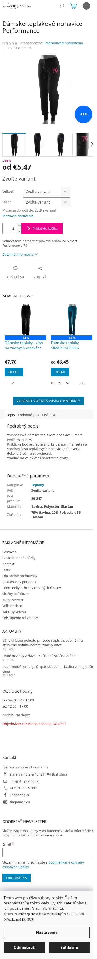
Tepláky (37, 485)
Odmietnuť (24, 947)
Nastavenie (46, 932)
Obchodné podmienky (19, 575)
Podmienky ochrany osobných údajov (31, 588)
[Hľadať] (61, 6)
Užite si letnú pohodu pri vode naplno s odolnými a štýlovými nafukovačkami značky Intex (42, 642)
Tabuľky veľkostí (14, 612)
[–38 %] (25, 319)
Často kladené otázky (18, 558)
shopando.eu (19, 802)
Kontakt (8, 564)
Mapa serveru (13, 600)
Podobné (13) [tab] (28, 414)
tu (61, 908)
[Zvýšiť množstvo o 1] (19, 226)
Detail (13, 372)
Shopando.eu (19, 795)
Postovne (9, 552)
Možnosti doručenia (18, 216)
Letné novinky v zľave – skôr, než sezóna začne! (39, 655)
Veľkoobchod (12, 605)
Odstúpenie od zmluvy (20, 617)
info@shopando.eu (24, 781)
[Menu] (86, 6)
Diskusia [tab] (48, 414)
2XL (82, 383)
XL (52, 383)
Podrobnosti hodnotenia (64, 43)
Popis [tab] (10, 414)
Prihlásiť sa (16, 877)
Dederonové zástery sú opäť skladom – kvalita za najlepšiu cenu (48, 668)
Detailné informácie (17, 254)
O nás (7, 570)
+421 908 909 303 (23, 788)
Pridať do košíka (45, 228)
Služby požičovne (15, 593)
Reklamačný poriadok (19, 582)
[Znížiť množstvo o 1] (19, 231)
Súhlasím (69, 947)
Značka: (19, 48)
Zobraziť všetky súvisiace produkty (48, 401)
